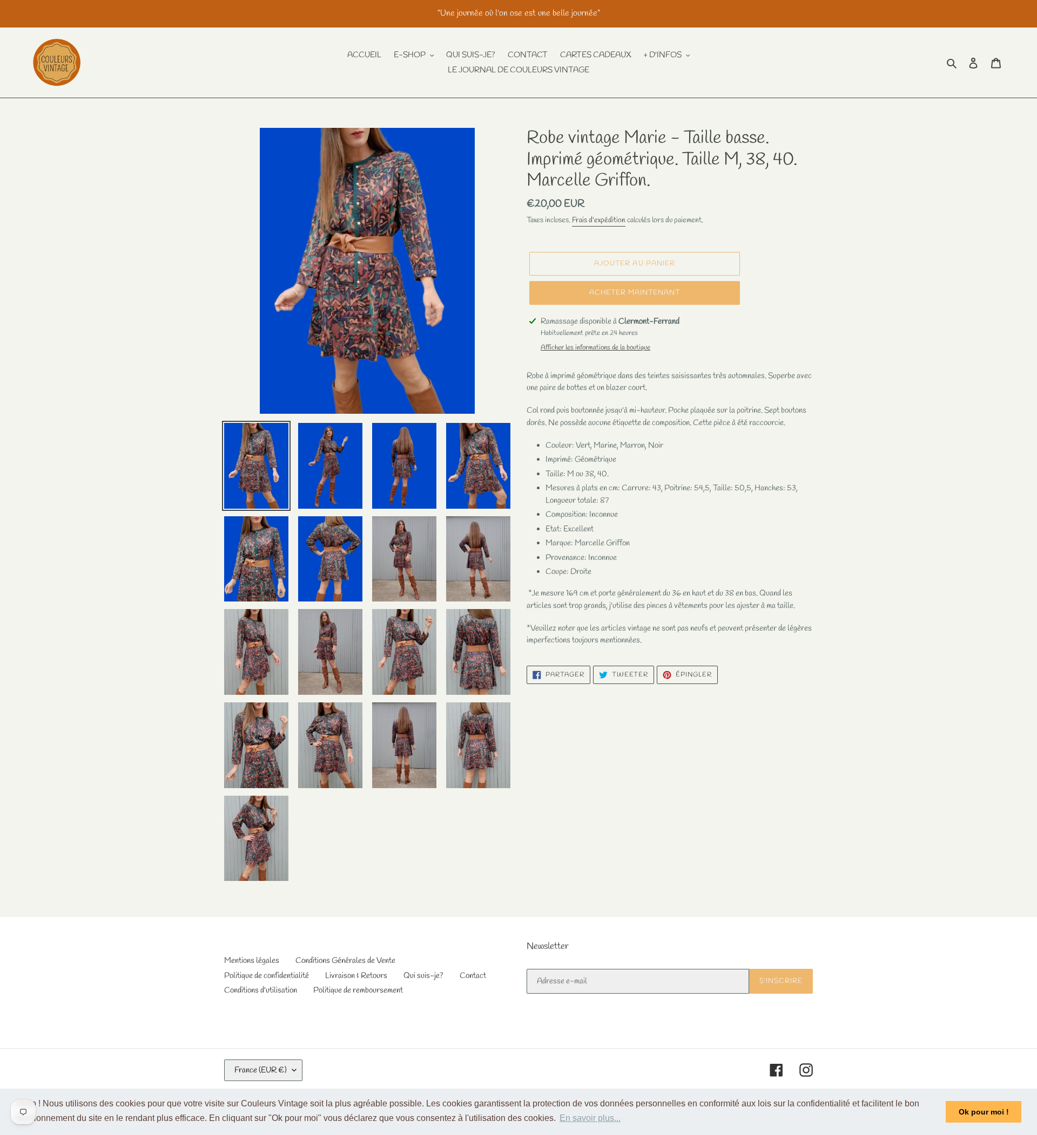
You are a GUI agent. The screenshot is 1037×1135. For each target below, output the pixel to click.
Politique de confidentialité (266, 975)
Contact (473, 975)
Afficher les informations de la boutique (595, 347)
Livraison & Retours (356, 975)
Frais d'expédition (598, 220)
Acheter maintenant (635, 292)
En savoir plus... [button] (590, 1118)
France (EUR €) (260, 1070)
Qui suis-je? (423, 975)
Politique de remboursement (358, 990)
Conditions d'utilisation (260, 990)
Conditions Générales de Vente (345, 960)
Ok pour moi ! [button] (984, 1111)
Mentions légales (251, 960)
